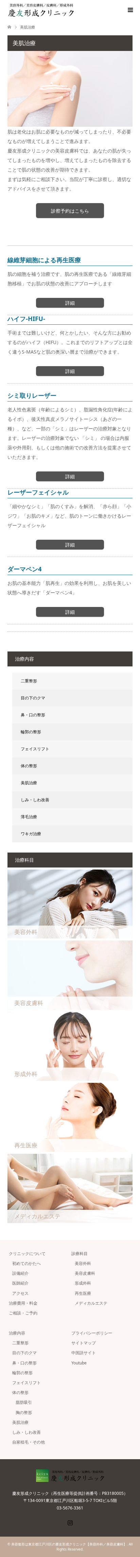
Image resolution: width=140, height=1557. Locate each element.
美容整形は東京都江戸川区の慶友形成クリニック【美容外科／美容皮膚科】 (69, 1544)
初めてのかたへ (26, 1263)
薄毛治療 (29, 817)
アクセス (20, 1293)
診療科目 (79, 1253)
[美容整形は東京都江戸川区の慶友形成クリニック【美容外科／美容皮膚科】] (73, 10)
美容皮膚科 (85, 1273)
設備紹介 (20, 1273)
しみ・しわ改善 (35, 800)
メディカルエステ (91, 1303)
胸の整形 (24, 1412)
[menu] (130, 10)
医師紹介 (20, 1283)
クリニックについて (27, 1253)
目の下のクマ (33, 698)
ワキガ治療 (31, 834)
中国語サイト (83, 1353)
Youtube (79, 1363)
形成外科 (83, 1283)
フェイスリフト (35, 749)
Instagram (70, 1522)
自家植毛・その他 (28, 1442)
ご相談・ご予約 (23, 1313)
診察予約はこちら (70, 211)
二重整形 (29, 681)
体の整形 (29, 766)
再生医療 (83, 1293)
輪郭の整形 (31, 732)
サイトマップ (83, 1343)
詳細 (70, 303)
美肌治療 (29, 783)
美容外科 (83, 1263)
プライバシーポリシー (91, 1333)
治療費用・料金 (23, 1303)
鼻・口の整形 (33, 715)
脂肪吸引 (24, 1402)
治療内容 (17, 1333)
